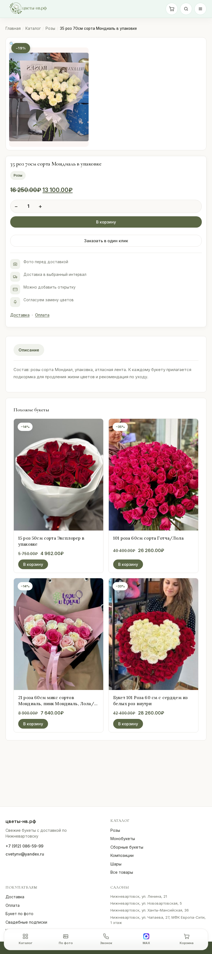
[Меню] (200, 9)
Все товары (121, 872)
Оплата (42, 315)
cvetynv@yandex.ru (25, 854)
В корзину (106, 222)
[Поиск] (186, 9)
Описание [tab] (28, 350)
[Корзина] (172, 9)
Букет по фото (19, 913)
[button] (12, 44)
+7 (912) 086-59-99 (24, 846)
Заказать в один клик (106, 240)
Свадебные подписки (26, 922)
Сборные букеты (126, 847)
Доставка (20, 315)
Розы (50, 28)
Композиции (122, 855)
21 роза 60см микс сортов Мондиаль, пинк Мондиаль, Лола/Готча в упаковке (56, 704)
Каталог (33, 28)
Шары (115, 864)
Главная (13, 28)
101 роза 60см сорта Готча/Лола (148, 538)
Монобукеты (122, 838)
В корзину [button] (33, 564)
